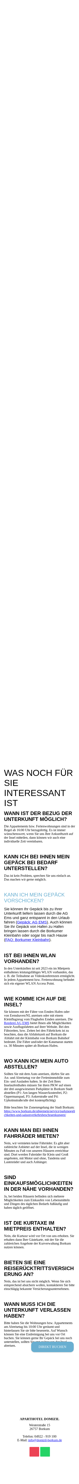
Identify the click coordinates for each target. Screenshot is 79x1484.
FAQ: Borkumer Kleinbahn (27, 940)
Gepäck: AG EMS (32, 922)
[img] (39, 371)
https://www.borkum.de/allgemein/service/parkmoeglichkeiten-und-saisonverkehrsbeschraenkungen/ (39, 1113)
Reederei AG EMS (16, 1023)
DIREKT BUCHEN (52, 1347)
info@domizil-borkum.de (45, 1440)
